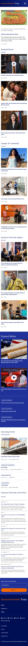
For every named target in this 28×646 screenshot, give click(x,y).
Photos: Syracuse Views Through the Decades (12, 402)
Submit (13, 590)
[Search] (21, 3)
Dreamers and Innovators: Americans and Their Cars (13, 529)
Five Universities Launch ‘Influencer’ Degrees (13, 504)
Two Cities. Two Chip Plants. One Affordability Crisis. (13, 515)
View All (3, 52)
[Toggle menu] (25, 3)
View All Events (5, 434)
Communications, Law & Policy (10, 369)
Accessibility (4, 625)
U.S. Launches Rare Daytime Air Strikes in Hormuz (12, 555)
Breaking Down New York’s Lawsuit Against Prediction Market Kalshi (12, 541)
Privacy (2, 629)
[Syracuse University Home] (10, 3)
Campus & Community (8, 10)
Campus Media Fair (6, 475)
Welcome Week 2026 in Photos (9, 34)
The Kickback (4, 485)
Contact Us (4, 608)
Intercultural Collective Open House (10, 456)
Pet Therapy (4, 467)
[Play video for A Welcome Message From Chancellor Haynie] (14, 64)
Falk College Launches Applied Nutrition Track (12, 198)
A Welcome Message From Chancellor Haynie (12, 75)
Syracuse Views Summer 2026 (8, 411)
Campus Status (4, 632)
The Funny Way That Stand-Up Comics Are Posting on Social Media (12, 567)
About (2, 605)
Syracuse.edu (4, 636)
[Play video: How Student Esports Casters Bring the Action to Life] (14, 377)
